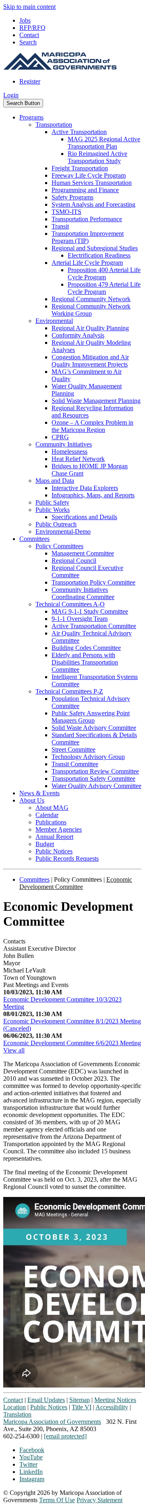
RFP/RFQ (32, 27)
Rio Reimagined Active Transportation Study (97, 157)
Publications (50, 822)
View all (14, 1050)
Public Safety (52, 502)
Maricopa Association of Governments (52, 1421)
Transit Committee (75, 764)
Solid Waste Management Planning (96, 400)
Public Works (52, 509)
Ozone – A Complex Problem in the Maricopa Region (92, 426)
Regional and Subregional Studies (95, 248)
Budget (44, 843)
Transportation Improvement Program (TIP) (88, 237)
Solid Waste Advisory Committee (94, 727)
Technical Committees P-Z (69, 691)
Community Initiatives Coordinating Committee (83, 593)
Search (28, 42)
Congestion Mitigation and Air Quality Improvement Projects (90, 361)
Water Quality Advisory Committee (96, 785)
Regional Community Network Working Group (91, 310)
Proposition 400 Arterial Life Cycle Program (104, 273)
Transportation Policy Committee (93, 582)
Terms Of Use (57, 1500)
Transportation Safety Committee (93, 778)
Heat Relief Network (78, 458)
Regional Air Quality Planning (90, 328)
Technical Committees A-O (70, 604)
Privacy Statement (99, 1500)
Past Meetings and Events (35, 984)
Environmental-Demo (63, 531)
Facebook (31, 1449)
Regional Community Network (91, 299)
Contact (29, 34)
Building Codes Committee (86, 647)
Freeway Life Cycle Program (89, 175)
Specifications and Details (84, 517)
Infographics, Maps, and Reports (93, 495)
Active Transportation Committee (94, 626)
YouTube (31, 1457)
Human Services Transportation (92, 182)
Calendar (46, 814)
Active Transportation (79, 131)
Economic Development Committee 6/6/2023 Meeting (72, 1043)
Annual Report (54, 836)
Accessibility (111, 1407)
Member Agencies (58, 829)
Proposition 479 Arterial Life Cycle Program (104, 288)
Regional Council (74, 560)
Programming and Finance (85, 190)
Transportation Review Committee (95, 771)
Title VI (81, 1407)
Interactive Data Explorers (85, 487)
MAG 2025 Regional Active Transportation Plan (104, 143)
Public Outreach (56, 524)
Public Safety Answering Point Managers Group (91, 717)
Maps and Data (54, 480)
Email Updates (46, 1399)
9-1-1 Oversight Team (80, 618)
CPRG (60, 437)
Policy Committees (59, 546)
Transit (60, 226)
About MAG (51, 807)
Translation (17, 1414)
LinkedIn (31, 1471)
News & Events (39, 793)
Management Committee (83, 553)
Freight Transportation (80, 168)
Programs (31, 117)
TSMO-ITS (66, 211)
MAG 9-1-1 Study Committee (90, 611)
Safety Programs (72, 197)
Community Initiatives (63, 444)
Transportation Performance (87, 219)
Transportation (53, 124)
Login (11, 95)
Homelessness (69, 451)
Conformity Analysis (78, 335)
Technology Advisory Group (88, 756)
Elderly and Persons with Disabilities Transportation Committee (85, 662)
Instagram (31, 1479)
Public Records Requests (67, 858)
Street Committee (73, 749)
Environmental (54, 320)
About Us (31, 800)
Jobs (25, 20)
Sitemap (79, 1399)
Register (29, 81)
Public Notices (53, 851)
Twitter (28, 1464)
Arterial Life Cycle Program (87, 262)
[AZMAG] (60, 67)
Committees (34, 538)
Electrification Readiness (99, 255)
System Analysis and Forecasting (93, 204)
